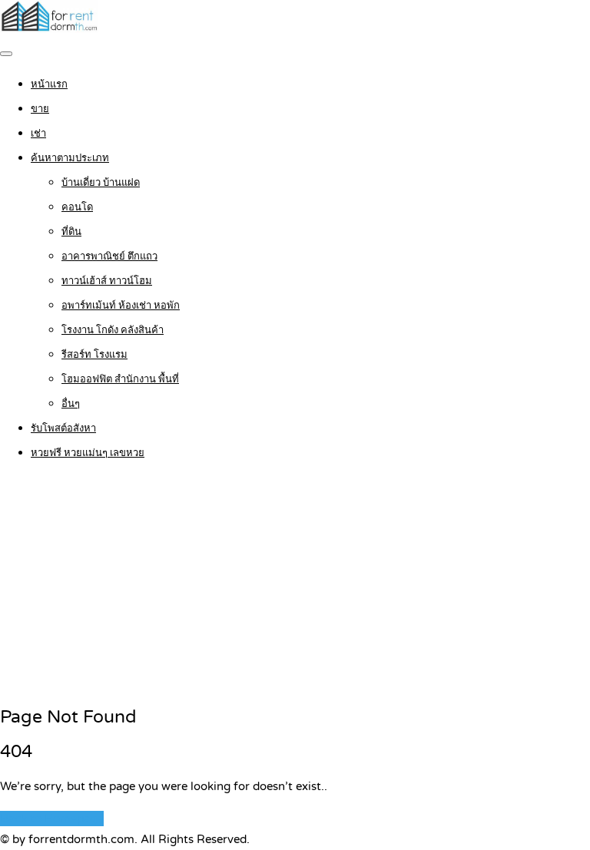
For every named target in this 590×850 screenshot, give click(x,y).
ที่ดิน (71, 232)
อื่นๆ (70, 404)
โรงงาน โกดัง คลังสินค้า (112, 330)
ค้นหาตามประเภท (70, 158)
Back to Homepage (52, 818)
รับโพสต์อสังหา (63, 428)
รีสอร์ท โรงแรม (94, 355)
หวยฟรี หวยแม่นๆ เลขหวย (87, 453)
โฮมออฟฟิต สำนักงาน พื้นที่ (120, 379)
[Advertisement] (295, 584)
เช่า (38, 133)
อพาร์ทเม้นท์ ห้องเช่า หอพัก (120, 305)
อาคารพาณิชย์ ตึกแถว (109, 256)
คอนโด (77, 207)
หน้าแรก (49, 84)
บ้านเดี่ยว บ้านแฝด (100, 183)
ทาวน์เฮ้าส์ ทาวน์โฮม (106, 281)
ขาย (40, 109)
